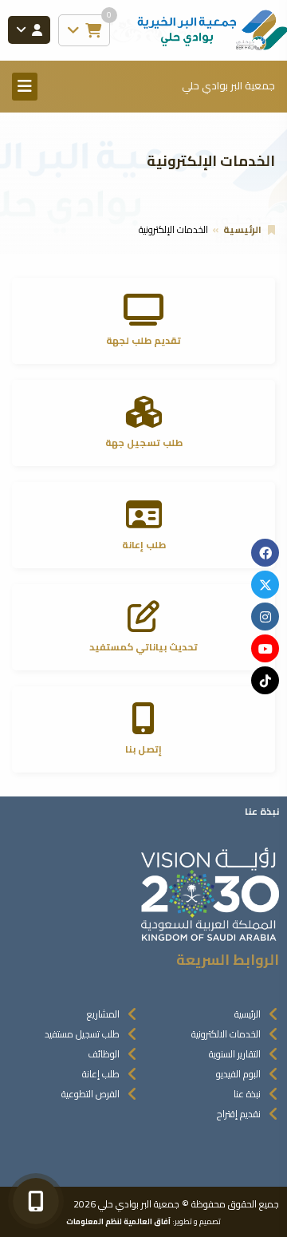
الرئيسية (242, 229)
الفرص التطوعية (90, 1094)
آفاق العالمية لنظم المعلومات (118, 1221)
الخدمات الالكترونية (226, 1034)
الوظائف (104, 1054)
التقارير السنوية (235, 1054)
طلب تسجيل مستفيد (82, 1034)
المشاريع (103, 1014)
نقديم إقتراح (239, 1114)
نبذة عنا (247, 1094)
